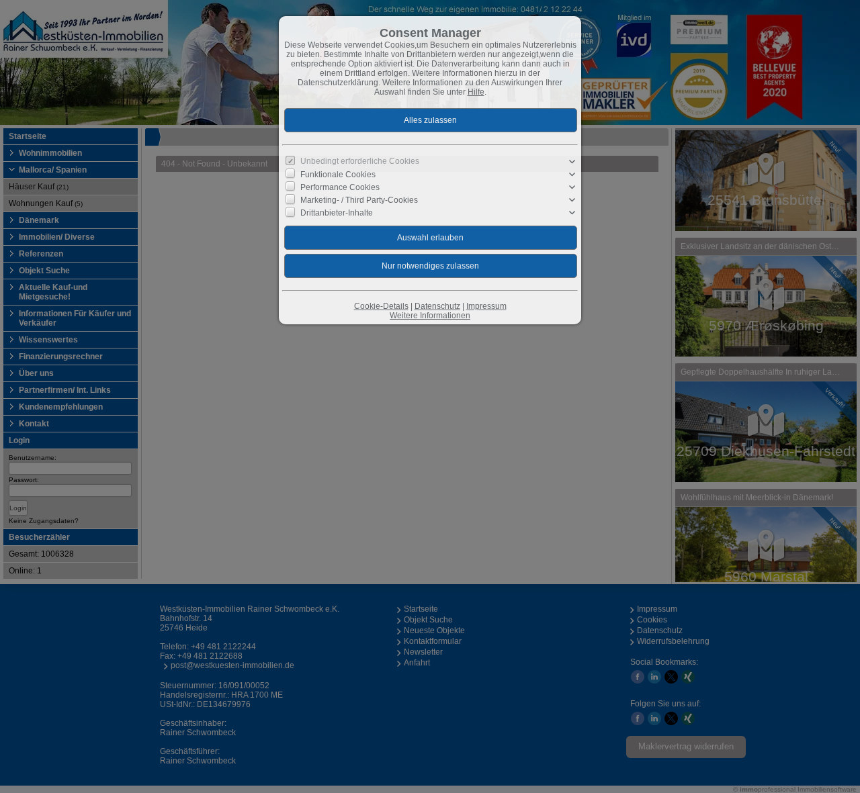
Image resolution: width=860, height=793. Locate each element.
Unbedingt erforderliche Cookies (359, 161)
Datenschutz (437, 306)
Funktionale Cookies (338, 174)
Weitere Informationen (430, 315)
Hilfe (476, 92)
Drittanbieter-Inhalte (336, 213)
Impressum (486, 306)
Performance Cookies (340, 187)
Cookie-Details (381, 306)
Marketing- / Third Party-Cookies (359, 200)
